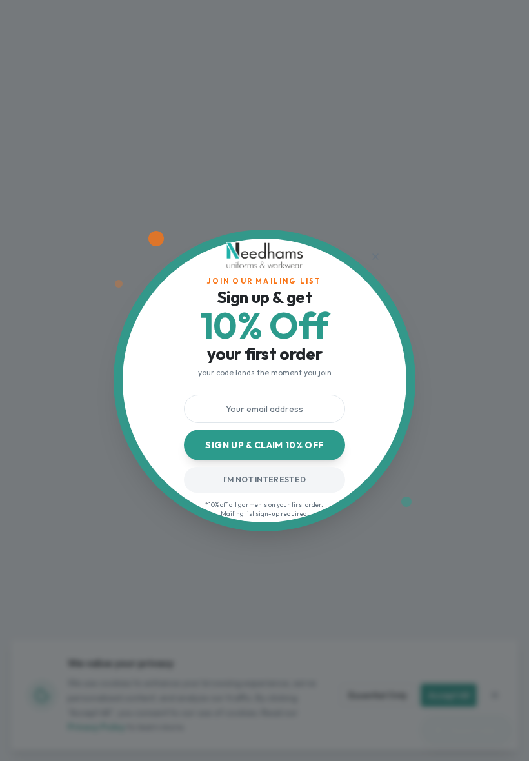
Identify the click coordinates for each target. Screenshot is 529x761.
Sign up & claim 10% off (264, 445)
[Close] (375, 256)
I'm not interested (264, 479)
